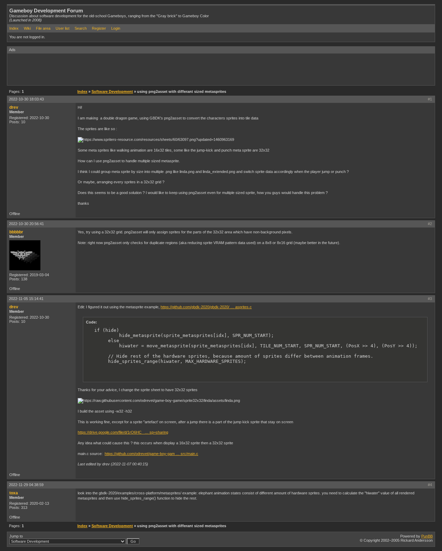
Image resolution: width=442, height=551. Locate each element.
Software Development (112, 91)
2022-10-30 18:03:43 (26, 99)
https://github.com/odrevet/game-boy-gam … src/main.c (151, 454)
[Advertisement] (133, 69)
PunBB (427, 536)
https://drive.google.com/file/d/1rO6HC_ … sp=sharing (123, 432)
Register (99, 28)
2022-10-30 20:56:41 (26, 224)
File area (43, 28)
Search (81, 28)
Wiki (27, 28)
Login (115, 28)
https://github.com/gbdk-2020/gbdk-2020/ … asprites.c (206, 307)
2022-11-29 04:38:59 (26, 485)
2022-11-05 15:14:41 (26, 299)
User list (62, 28)
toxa (13, 493)
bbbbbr (16, 232)
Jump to (16, 536)
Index (14, 28)
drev (13, 107)
